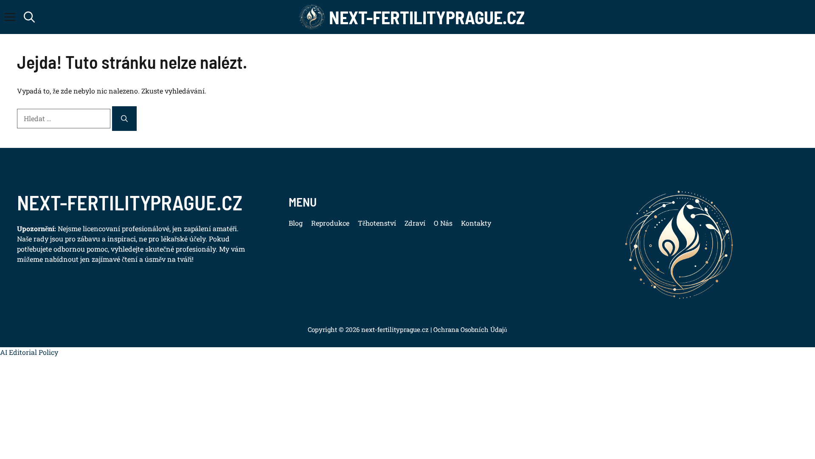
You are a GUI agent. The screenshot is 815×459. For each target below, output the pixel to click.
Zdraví (415, 222)
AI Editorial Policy (29, 352)
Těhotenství (377, 222)
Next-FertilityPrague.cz (427, 17)
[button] (29, 17)
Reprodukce (330, 222)
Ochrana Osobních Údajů (469, 329)
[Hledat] (124, 118)
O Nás (443, 222)
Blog (296, 222)
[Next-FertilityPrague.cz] (312, 17)
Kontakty (476, 222)
